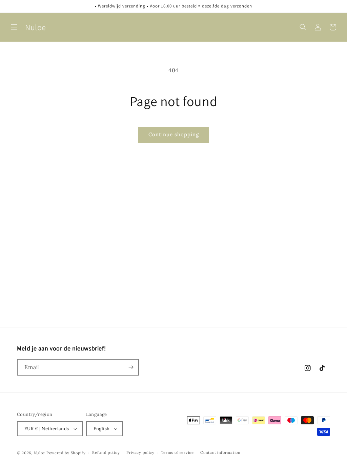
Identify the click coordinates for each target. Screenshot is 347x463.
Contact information (220, 452)
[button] (14, 27)
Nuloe (39, 452)
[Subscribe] (130, 367)
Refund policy (106, 452)
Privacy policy (140, 452)
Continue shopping (173, 134)
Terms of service (177, 452)
